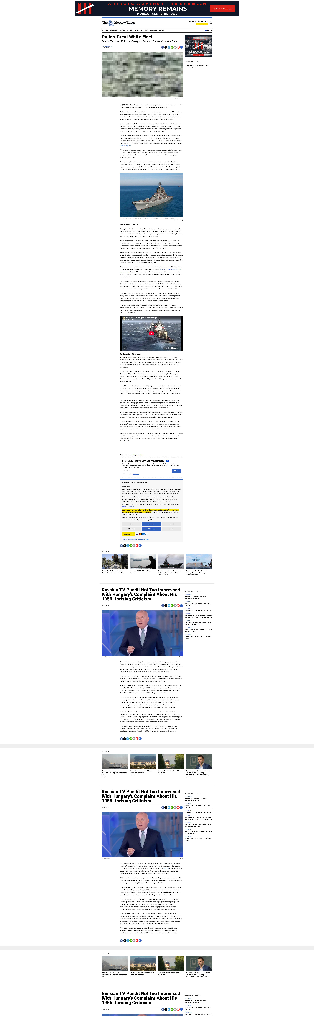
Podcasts (153, 30)
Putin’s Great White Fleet (127, 37)
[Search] (211, 30)
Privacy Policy (136, 474)
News (106, 30)
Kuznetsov (139, 455)
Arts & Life (144, 30)
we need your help (128, 507)
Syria (133, 455)
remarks (166, 667)
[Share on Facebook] (162, 47)
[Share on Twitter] (165, 47)
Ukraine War (114, 30)
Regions (122, 30)
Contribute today (202, 24)
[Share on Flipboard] (178, 47)
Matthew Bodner (107, 46)
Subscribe (176, 470)
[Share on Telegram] (169, 47)
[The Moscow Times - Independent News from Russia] (118, 23)
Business (130, 30)
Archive (161, 30)
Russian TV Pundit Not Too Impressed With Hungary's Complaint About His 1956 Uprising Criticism (141, 594)
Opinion (137, 30)
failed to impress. (125, 145)
